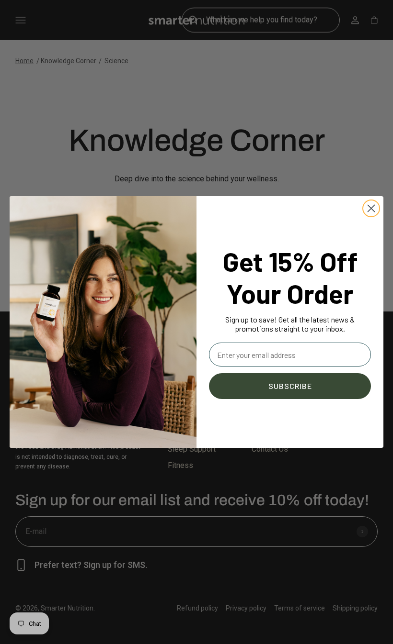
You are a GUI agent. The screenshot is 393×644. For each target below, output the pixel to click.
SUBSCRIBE (290, 385)
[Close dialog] (371, 208)
